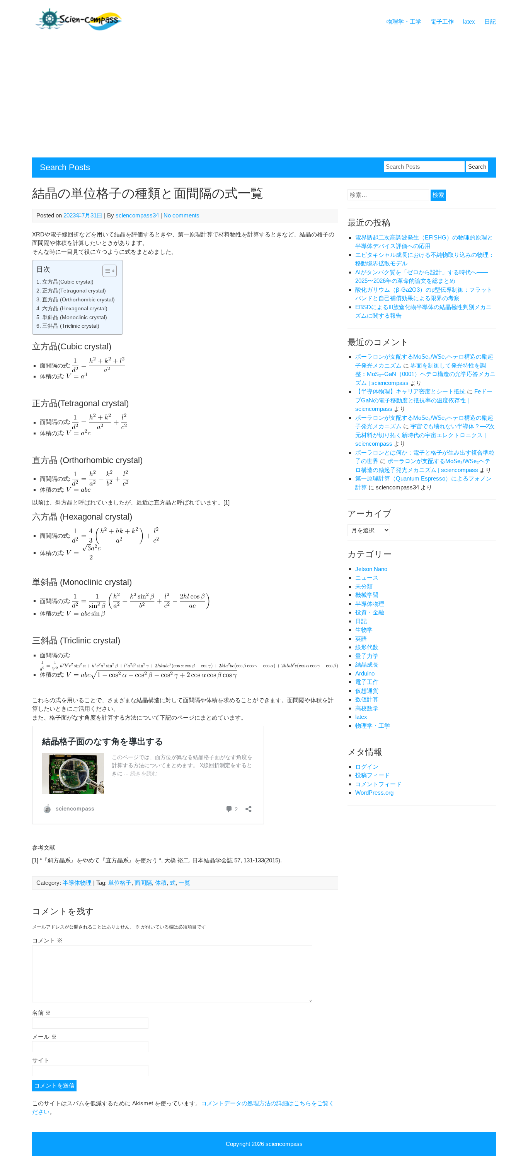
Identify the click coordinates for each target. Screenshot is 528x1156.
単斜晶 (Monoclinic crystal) (74, 317)
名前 (41, 1012)
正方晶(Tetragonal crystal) (74, 291)
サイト (40, 1060)
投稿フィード (372, 775)
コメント (47, 940)
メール (44, 1036)
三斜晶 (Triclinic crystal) (70, 326)
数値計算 (366, 699)
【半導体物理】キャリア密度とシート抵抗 (410, 391)
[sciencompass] (78, 29)
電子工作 (442, 21)
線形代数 (366, 647)
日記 (490, 21)
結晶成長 (366, 664)
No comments (181, 215)
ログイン (366, 766)
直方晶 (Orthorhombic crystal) (78, 300)
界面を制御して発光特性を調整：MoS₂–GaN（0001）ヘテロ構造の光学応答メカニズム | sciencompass (425, 374)
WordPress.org (374, 792)
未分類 (364, 586)
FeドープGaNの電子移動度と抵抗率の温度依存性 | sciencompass (423, 400)
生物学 (364, 629)
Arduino (365, 673)
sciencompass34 (137, 215)
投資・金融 (369, 612)
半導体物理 (77, 882)
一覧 (184, 882)
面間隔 (143, 882)
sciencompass (284, 1144)
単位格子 (119, 882)
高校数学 (366, 708)
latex (469, 21)
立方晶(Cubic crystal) (68, 282)
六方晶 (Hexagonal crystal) (74, 308)
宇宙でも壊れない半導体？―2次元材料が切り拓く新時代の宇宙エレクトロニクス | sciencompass (425, 435)
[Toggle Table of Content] (106, 270)
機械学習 (366, 595)
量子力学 (366, 656)
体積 (161, 882)
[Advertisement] (264, 99)
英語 (361, 638)
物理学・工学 (404, 21)
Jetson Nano (371, 569)
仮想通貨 (366, 690)
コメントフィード (378, 784)
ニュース (366, 577)
